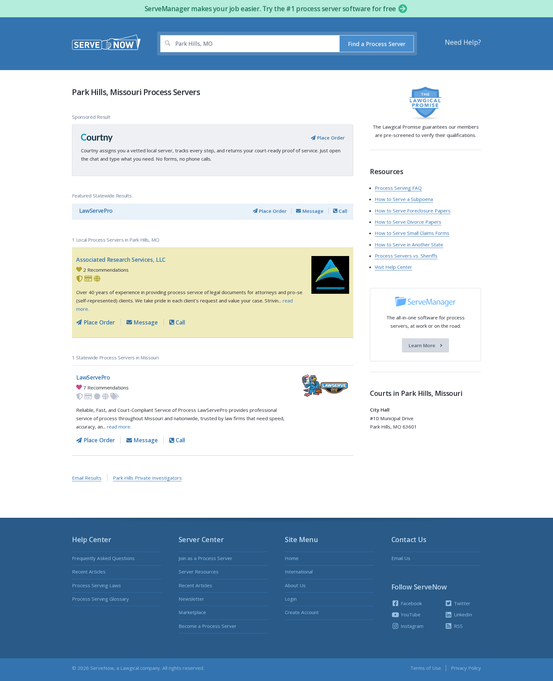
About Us (295, 585)
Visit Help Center (393, 267)
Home (292, 558)
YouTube (410, 614)
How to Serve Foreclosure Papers (413, 210)
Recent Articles (89, 571)
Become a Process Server (207, 626)
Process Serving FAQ (398, 188)
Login (291, 599)
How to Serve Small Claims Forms (412, 233)
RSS (458, 626)
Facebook (410, 603)
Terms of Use (425, 668)
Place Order (330, 137)
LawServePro (96, 210)
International (299, 571)
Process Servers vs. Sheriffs (406, 255)
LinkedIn (462, 614)
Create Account (302, 612)
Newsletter (191, 599)
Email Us (400, 558)
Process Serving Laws (96, 585)
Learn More (423, 345)
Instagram (411, 626)
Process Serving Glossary (100, 599)
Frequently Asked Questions (103, 558)
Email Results (86, 478)
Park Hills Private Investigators (147, 478)
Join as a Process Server (205, 558)
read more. (119, 426)
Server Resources (199, 571)
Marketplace (192, 612)
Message (312, 211)
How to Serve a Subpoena (404, 199)
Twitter (461, 603)
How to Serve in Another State (409, 244)
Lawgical (129, 668)
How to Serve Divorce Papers (408, 222)
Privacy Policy (466, 668)
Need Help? (463, 42)
